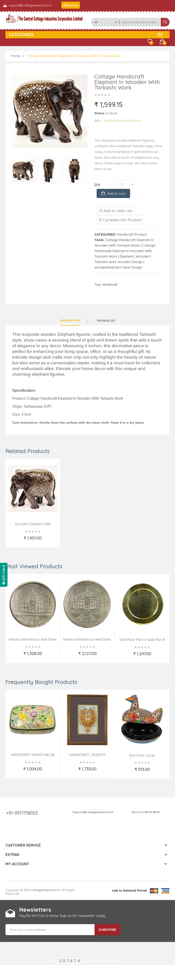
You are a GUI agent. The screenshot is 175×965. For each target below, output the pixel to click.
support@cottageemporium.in (30, 5)
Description (70, 320)
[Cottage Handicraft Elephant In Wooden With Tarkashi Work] (23, 171)
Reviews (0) (106, 320)
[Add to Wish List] (13, 541)
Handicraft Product (132, 234)
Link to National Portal (129, 890)
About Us (70, 5)
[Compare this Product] (53, 541)
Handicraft (110, 284)
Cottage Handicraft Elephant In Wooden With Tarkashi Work (73, 56)
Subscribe (107, 930)
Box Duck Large (142, 755)
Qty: (97, 184)
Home (15, 56)
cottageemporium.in (45, 890)
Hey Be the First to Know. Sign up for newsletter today (62, 915)
